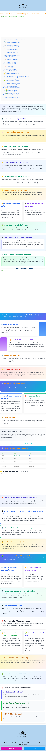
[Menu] (1, 5)
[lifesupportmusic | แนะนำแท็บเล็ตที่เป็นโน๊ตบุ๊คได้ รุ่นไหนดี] (23, 5)
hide (7, 38)
